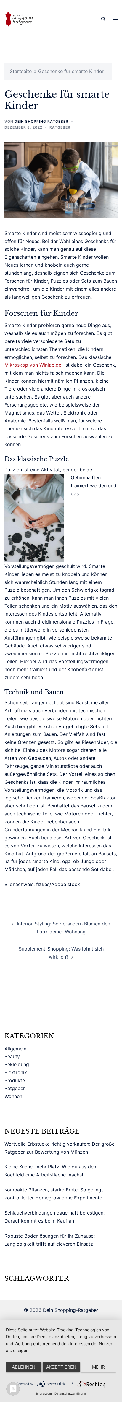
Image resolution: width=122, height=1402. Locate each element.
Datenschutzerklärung (70, 1393)
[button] (103, 19)
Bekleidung (16, 1064)
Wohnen (13, 1096)
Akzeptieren (61, 1367)
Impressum (44, 1393)
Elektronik (15, 1072)
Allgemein (15, 1049)
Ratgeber (59, 127)
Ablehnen (23, 1367)
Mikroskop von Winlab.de (32, 365)
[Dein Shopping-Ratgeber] (19, 19)
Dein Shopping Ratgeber (41, 121)
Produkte (14, 1080)
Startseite (21, 71)
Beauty (12, 1056)
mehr (98, 1367)
